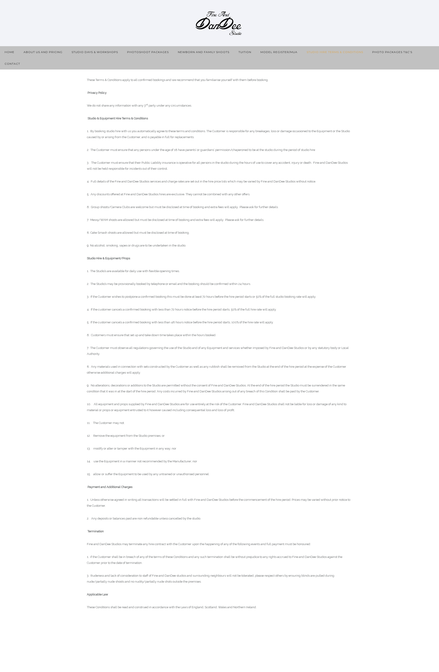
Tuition (244, 52)
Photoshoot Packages (148, 52)
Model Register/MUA (278, 52)
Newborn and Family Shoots (203, 52)
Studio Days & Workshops (95, 52)
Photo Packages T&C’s (392, 52)
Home (9, 52)
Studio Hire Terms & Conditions (335, 52)
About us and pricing (43, 52)
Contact (12, 63)
